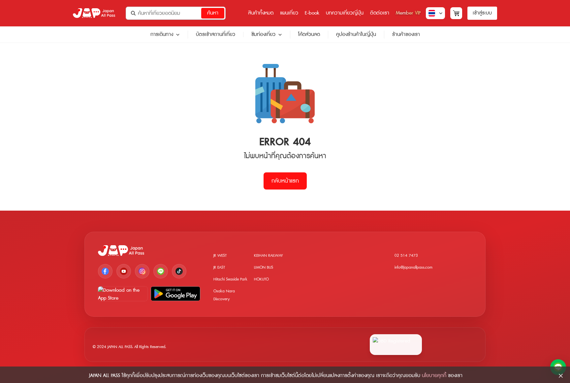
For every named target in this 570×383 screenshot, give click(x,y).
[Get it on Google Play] (175, 293)
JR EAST (219, 267)
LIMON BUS (263, 267)
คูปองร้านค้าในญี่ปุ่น (356, 34)
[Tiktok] (179, 271)
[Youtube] (123, 271)
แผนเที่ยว (289, 13)
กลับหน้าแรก (285, 181)
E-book (312, 13)
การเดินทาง (161, 34)
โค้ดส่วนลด (309, 34)
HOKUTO (261, 279)
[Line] (160, 271)
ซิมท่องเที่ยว (263, 34)
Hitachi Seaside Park (230, 279)
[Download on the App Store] (122, 293)
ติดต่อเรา (379, 13)
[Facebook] (105, 271)
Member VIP (408, 13)
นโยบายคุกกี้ (434, 375)
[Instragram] (142, 271)
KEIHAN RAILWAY (268, 255)
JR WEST (220, 255)
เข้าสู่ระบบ (482, 13)
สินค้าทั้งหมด (260, 13)
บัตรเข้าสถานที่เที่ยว (215, 34)
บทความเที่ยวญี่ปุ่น (345, 13)
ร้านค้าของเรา (406, 34)
